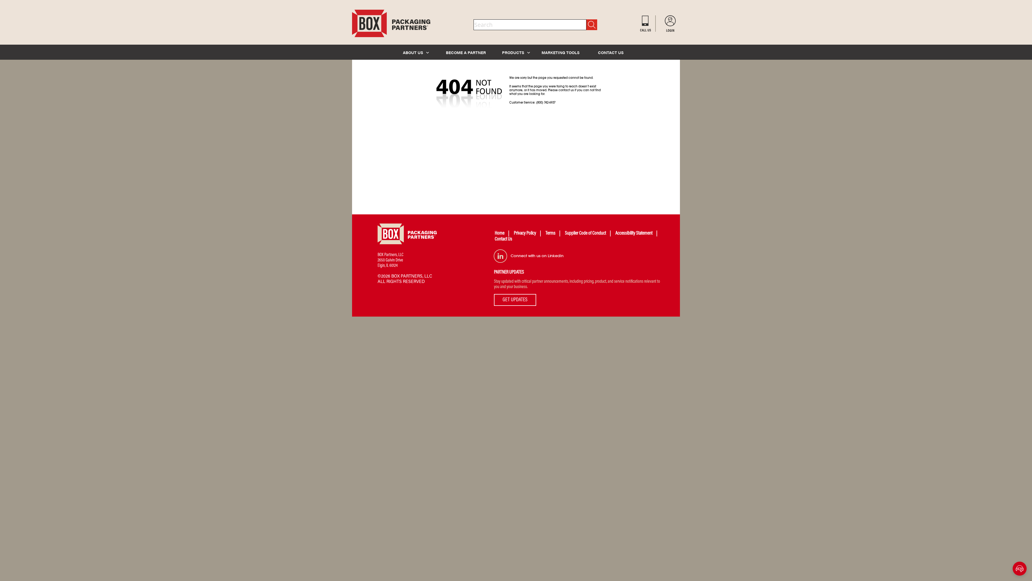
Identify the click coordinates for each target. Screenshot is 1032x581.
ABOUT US (413, 52)
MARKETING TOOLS (560, 52)
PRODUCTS (513, 52)
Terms (551, 233)
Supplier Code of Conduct (585, 233)
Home (499, 233)
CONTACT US (611, 52)
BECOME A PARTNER (466, 52)
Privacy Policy (525, 233)
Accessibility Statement (634, 233)
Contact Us (503, 239)
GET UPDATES (515, 300)
